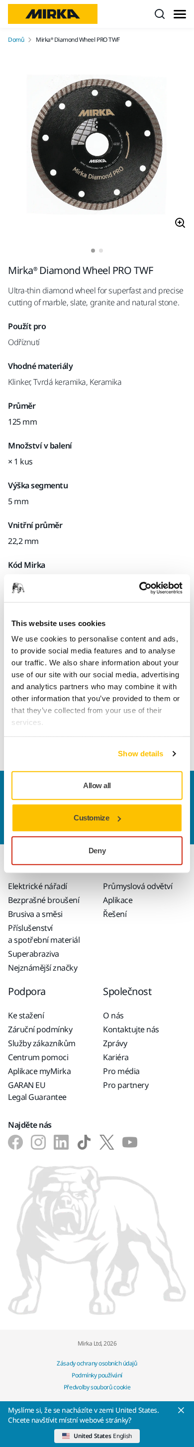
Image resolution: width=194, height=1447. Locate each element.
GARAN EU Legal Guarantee (37, 1091)
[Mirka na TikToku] (84, 1142)
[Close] (181, 1410)
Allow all (97, 785)
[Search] (160, 14)
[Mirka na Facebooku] (15, 1142)
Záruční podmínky (40, 1029)
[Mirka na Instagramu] (38, 1142)
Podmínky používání (97, 1375)
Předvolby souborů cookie (97, 1387)
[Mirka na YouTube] (129, 1142)
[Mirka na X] (106, 1142)
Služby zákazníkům (42, 1043)
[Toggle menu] (180, 14)
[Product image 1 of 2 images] (97, 146)
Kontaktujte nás (131, 1029)
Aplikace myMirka (39, 1071)
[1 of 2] (93, 251)
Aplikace (117, 900)
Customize (91, 818)
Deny (97, 850)
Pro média (121, 1071)
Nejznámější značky (42, 967)
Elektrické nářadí (37, 886)
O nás (113, 1015)
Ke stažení (26, 1015)
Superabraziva (33, 953)
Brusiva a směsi (35, 913)
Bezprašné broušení (43, 900)
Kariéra (116, 1057)
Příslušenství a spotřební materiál (44, 933)
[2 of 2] (101, 251)
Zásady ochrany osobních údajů (97, 1363)
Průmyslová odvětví (137, 886)
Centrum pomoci (38, 1057)
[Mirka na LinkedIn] (61, 1142)
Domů (16, 40)
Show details (140, 753)
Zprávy (115, 1043)
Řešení (114, 913)
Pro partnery (125, 1085)
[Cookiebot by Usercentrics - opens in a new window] (140, 588)
